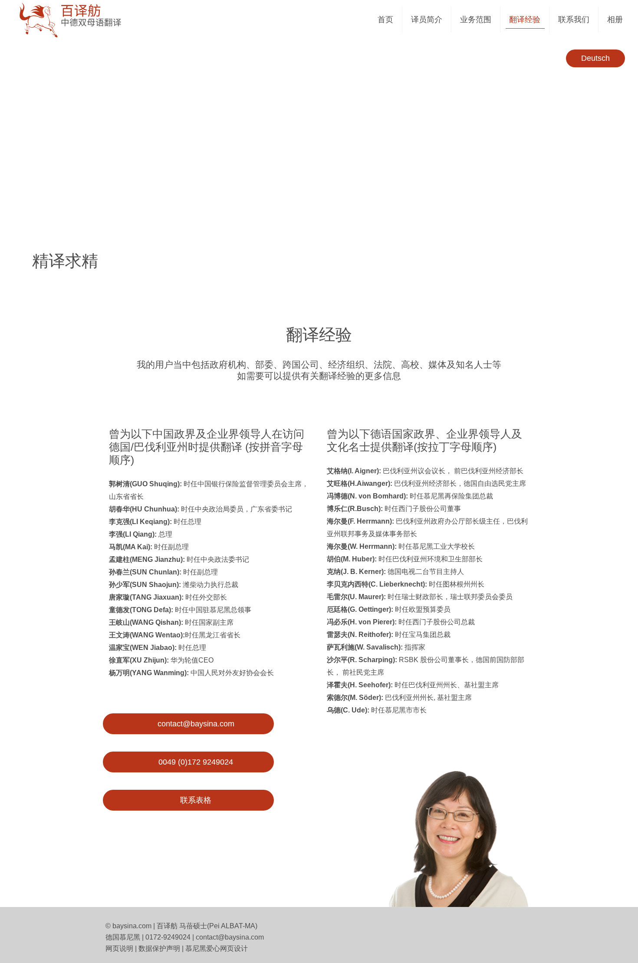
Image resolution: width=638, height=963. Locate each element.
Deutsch (595, 58)
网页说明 (119, 948)
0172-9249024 (168, 937)
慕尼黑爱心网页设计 (216, 948)
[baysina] (87, 19)
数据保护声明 (159, 948)
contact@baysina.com (230, 937)
